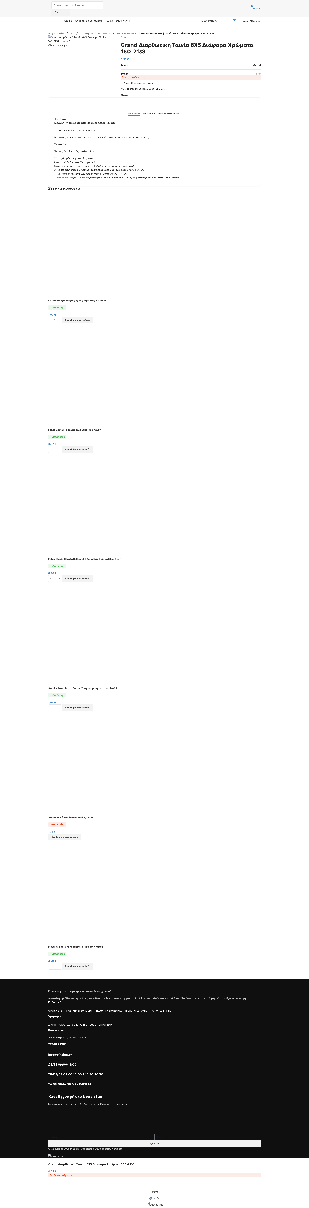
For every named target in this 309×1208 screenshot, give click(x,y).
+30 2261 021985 (208, 20)
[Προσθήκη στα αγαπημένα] (52, 1185)
